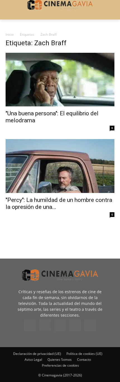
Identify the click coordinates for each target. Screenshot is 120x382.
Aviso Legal (33, 359)
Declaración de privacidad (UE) (37, 353)
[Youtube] (90, 325)
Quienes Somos (59, 359)
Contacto (84, 359)
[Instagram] (45, 325)
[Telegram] (60, 325)
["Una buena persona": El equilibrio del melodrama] (60, 80)
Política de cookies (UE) (84, 353)
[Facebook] (29, 325)
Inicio (10, 34)
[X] (75, 325)
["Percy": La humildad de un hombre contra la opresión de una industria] (60, 166)
